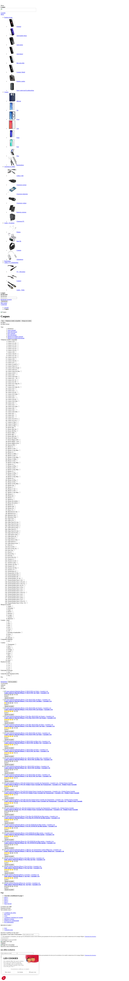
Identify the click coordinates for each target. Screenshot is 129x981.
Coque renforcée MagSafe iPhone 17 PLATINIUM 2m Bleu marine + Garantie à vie (29, 834)
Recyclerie (7, 914)
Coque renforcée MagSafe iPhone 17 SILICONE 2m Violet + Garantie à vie (26, 693)
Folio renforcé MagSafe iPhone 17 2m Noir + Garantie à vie (21, 876)
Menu (2, 14)
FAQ (5, 928)
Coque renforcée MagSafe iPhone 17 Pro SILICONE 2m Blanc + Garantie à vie (28, 701)
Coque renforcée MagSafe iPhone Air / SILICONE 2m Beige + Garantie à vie (27, 768)
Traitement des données (90, 936)
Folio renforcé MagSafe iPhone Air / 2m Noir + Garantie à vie (22, 884)
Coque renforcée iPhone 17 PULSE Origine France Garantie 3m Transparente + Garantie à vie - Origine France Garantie (40, 784)
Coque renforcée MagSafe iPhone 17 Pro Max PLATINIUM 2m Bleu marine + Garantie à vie (32, 818)
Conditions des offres (10, 913)
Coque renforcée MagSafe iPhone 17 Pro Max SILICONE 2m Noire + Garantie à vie (29, 726)
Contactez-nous (8, 930)
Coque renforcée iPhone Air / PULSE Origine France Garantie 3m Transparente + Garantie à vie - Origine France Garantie (41, 809)
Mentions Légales (9, 919)
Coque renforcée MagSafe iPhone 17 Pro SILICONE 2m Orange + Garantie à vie (28, 709)
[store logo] (18, 11)
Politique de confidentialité (11, 920)
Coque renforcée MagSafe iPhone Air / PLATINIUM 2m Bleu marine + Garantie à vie (29, 843)
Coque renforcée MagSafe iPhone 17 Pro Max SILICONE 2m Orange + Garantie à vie (30, 718)
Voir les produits (12, 681)
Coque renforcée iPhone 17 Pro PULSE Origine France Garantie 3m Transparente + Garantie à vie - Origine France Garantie (41, 793)
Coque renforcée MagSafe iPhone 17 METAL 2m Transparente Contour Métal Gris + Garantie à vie (34, 851)
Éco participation (9, 922)
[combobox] (9, 298)
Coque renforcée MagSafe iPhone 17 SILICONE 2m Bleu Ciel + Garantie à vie (27, 743)
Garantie (3, 13)
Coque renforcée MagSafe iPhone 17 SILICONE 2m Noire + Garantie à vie (26, 751)
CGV (5, 916)
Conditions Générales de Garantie (13, 917)
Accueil (6, 307)
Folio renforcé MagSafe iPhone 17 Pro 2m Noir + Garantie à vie (23, 868)
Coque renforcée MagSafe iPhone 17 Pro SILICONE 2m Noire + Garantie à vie (28, 734)
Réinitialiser (4, 681)
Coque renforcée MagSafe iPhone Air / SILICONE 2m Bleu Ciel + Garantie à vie (28, 759)
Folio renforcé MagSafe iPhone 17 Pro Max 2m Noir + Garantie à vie (24, 859)
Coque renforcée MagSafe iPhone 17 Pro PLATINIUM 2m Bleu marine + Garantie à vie (30, 826)
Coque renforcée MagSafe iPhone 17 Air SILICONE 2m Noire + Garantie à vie (27, 776)
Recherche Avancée (6, 299)
